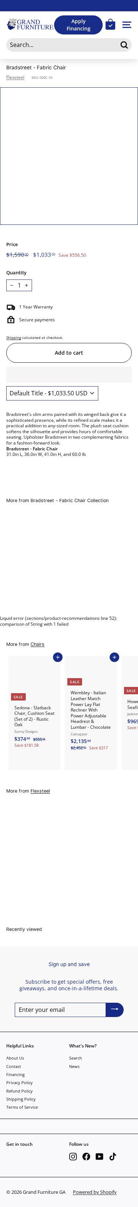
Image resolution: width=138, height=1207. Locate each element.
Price (12, 244)
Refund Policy (19, 1091)
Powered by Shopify (95, 1192)
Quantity (16, 273)
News (74, 1066)
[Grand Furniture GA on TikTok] (113, 1156)
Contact (13, 1066)
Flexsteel (15, 77)
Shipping (13, 337)
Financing (15, 1074)
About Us (15, 1058)
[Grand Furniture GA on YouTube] (99, 1156)
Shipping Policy (21, 1099)
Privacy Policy (19, 1082)
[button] (69, 374)
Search (75, 1058)
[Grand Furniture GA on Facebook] (86, 1156)
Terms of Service (22, 1107)
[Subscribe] (115, 1010)
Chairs (38, 644)
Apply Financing (79, 25)
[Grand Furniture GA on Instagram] (73, 1156)
